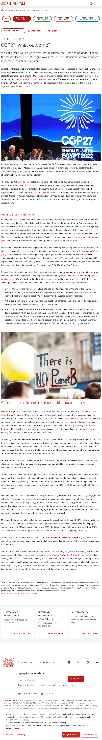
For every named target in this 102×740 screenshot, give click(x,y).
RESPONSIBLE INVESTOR (42, 19)
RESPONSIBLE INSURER (21, 19)
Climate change (35, 31)
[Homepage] (2, 10)
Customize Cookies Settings (14, 735)
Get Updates (51, 694)
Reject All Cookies (90, 735)
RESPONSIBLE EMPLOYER (63, 19)
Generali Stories (14, 10)
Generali (7, 700)
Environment (51, 31)
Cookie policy (18, 728)
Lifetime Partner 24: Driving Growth (68, 555)
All (25, 10)
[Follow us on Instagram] (87, 662)
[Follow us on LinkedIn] (69, 662)
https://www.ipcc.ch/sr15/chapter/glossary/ (19, 593)
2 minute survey (29, 694)
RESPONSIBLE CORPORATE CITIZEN (87, 19)
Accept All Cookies (70, 735)
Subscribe (75, 679)
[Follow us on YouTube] (97, 662)
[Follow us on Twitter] (78, 662)
